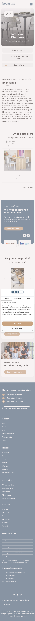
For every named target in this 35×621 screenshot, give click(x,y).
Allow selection (17, 328)
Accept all (17, 323)
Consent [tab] (6, 298)
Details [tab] (29, 298)
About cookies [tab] (17, 298)
